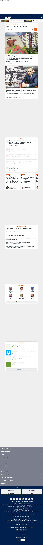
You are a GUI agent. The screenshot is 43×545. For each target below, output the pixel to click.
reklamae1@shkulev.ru (29, 514)
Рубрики (3, 454)
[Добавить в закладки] (36, 64)
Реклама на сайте (5, 457)
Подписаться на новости (6, 448)
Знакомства (21, 285)
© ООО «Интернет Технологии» (21, 537)
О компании (4, 463)
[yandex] (29, 499)
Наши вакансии (4, 468)
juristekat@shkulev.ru (35, 511)
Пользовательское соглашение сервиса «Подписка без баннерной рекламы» (21, 527)
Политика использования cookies (21, 524)
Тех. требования (5, 474)
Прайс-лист (3, 460)
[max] (20, 499)
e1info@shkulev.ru (29, 511)
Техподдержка (4, 471)
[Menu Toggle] (1, 17)
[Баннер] (5, 21)
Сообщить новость (5, 451)
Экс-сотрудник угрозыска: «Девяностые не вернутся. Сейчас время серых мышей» (21, 91)
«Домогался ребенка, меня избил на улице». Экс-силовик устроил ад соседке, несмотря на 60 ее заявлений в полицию (19, 58)
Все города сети (4, 483)
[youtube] (26, 499)
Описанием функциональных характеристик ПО (21, 519)
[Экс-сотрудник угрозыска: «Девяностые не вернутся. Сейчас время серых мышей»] (21, 77)
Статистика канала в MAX (7, 480)
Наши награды (4, 465)
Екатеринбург (9, 24)
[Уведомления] (39, 17)
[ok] (17, 499)
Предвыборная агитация (6, 477)
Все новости (15, 24)
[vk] (14, 499)
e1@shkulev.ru (26, 510)
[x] (23, 499)
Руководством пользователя (21, 518)
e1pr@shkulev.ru (27, 516)
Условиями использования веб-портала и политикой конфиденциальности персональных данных (21, 520)
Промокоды (21, 342)
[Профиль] (41, 17)
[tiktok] (32, 499)
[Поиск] (36, 17)
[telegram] (11, 499)
